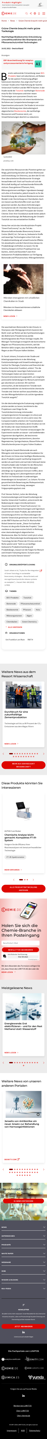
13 (16, 756)
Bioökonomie (20, 111)
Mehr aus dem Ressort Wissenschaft (23, 765)
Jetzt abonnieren (23, 1326)
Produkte (6, 1245)
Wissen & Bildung (10, 1280)
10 (34, 753)
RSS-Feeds (6, 1289)
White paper (7, 1253)
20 (33, 756)
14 (18, 756)
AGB (23, 1430)
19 (31, 756)
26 (22, 1175)
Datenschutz (34, 1430)
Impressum (12, 1430)
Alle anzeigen (15, 627)
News (4, 1227)
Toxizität (20, 90)
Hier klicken (23, 957)
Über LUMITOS (22, 1410)
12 (13, 756)
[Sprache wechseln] (35, 13)
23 (37, 1172)
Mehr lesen (7, 972)
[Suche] (26, 13)
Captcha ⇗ (33, 959)
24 (17, 1175)
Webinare (6, 1262)
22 (34, 1172)
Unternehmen (8, 1236)
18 (28, 756)
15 (21, 756)
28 (27, 1175)
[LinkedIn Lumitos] (23, 1396)
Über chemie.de (23, 1415)
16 (23, 756)
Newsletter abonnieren (20, 950)
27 (24, 1175)
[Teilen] (30, 13)
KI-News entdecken (23, 1201)
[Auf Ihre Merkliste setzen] (39, 13)
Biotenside (40, 90)
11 (37, 753)
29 (29, 1175)
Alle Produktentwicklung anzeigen (23, 888)
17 (26, 756)
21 (32, 1172)
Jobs (4, 1271)
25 (19, 1175)
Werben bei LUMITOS (23, 1405)
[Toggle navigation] (43, 13)
